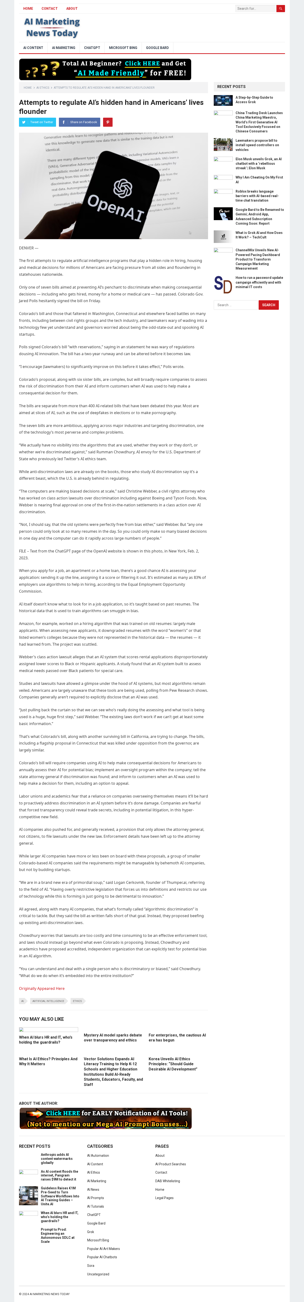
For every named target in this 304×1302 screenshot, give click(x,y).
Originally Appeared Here (42, 988)
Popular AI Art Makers (103, 1249)
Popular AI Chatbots (102, 1257)
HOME (28, 8)
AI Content (33, 48)
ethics (77, 1001)
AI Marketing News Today (50, 1294)
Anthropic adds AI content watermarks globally (57, 1159)
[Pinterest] (108, 122)
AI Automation (98, 1155)
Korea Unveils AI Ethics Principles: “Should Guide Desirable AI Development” (173, 1064)
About (72, 8)
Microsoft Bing (123, 48)
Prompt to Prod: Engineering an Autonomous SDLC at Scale (58, 1235)
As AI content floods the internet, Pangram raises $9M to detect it (59, 1175)
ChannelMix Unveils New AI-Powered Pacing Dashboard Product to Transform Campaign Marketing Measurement (258, 259)
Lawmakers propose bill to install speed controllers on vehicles (257, 145)
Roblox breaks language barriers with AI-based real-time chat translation (257, 195)
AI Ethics (42, 87)
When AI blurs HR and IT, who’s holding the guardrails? (59, 1217)
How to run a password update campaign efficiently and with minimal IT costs (259, 282)
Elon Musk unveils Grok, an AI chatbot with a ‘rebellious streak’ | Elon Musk (259, 163)
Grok (90, 1232)
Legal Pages (164, 1198)
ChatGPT (92, 48)
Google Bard (157, 48)
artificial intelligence (48, 1001)
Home (28, 87)
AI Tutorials (95, 1206)
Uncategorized (98, 1274)
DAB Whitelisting (167, 1181)
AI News (93, 1189)
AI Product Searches (170, 1164)
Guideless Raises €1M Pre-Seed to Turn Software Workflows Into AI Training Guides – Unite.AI (60, 1196)
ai (22, 1001)
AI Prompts (95, 1198)
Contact (50, 8)
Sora (90, 1266)
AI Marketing (63, 48)
